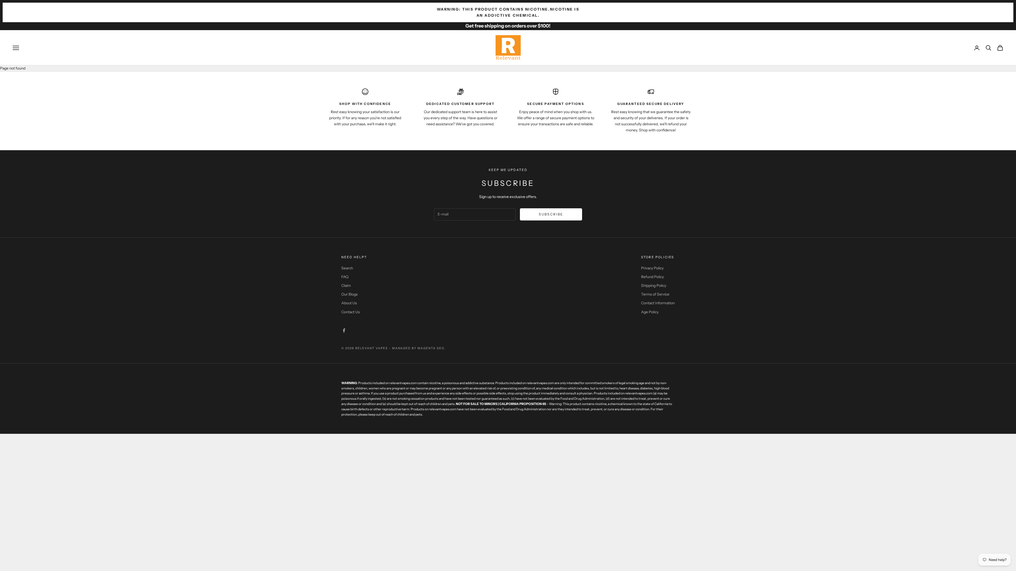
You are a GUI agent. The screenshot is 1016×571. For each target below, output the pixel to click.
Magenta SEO (431, 348)
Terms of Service (655, 294)
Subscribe (551, 214)
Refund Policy (652, 276)
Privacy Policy (652, 268)
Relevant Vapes (371, 348)
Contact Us (350, 312)
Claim (346, 285)
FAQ (344, 276)
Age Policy (650, 312)
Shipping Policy (653, 285)
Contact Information (658, 303)
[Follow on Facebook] (344, 330)
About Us (349, 303)
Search (347, 268)
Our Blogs (349, 294)
